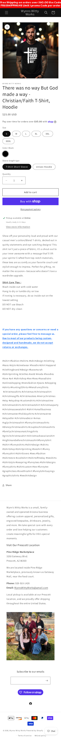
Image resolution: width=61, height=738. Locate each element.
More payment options (30, 209)
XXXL (8, 141)
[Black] (5, 154)
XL (36, 133)
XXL (48, 133)
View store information (18, 226)
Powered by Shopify (34, 730)
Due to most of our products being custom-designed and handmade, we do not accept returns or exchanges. (27, 343)
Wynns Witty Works (17, 730)
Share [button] (9, 485)
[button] (6, 12)
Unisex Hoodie (44, 166)
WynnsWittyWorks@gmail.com (31, 587)
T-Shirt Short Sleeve (17, 166)
